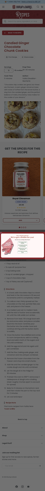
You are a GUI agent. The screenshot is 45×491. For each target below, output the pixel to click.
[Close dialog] (1, 233)
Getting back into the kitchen (22, 249)
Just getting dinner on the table (22, 246)
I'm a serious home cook (22, 252)
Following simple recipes (23, 242)
